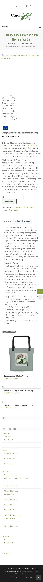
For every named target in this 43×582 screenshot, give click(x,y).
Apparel (4, 450)
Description (7, 221)
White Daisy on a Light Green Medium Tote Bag (18, 405)
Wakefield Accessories (11, 499)
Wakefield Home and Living (13, 515)
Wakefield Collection (11, 491)
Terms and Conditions (26, 571)
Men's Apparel (9, 458)
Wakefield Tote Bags (11, 526)
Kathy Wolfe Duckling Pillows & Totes (16, 478)
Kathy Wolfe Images (27, 43)
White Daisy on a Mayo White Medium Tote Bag (18, 391)
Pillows (6, 540)
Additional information (22, 221)
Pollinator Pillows (9, 543)
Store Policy (25, 574)
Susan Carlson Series (11, 486)
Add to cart (9, 201)
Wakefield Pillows (10, 518)
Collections (15, 43)
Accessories (18, 207)
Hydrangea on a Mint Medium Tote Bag (16, 376)
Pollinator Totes (9, 440)
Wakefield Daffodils (10, 510)
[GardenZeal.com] (21, 16)
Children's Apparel (10, 453)
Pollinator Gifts (9, 494)
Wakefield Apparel (10, 505)
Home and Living (7, 536)
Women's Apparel (10, 464)
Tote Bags (13, 210)
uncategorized (6, 553)
